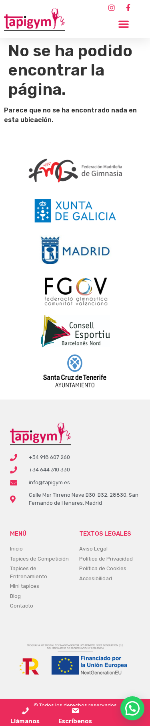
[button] (123, 23)
